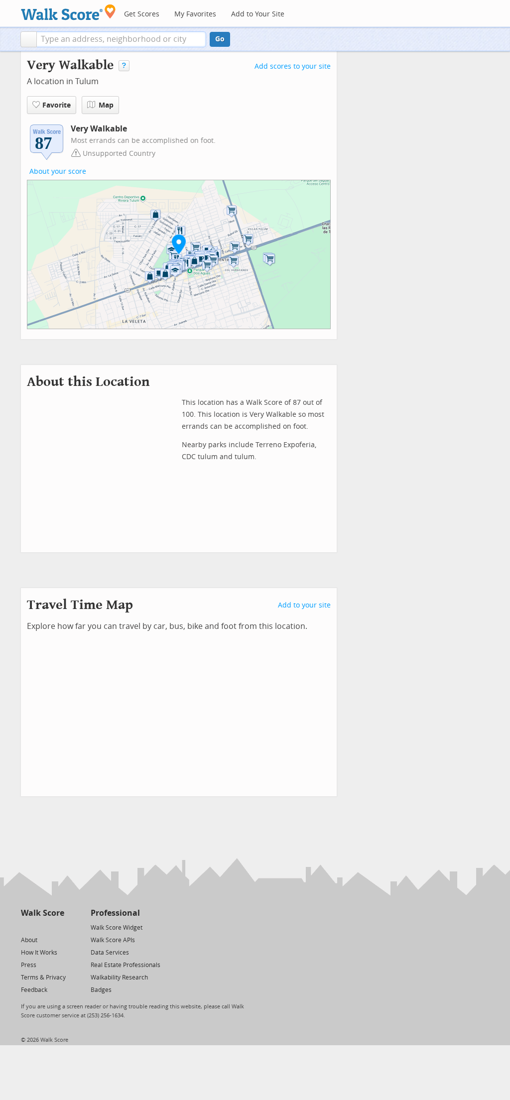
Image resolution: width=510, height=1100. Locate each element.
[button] (28, 39)
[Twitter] (26, 927)
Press (28, 965)
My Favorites (195, 14)
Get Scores (141, 14)
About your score (57, 171)
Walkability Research (119, 977)
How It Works (39, 952)
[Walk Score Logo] (68, 12)
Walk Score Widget (116, 927)
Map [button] (106, 105)
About (29, 940)
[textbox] (121, 39)
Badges (101, 989)
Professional (115, 913)
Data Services (110, 952)
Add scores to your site (293, 66)
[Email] (57, 927)
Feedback (34, 989)
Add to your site (304, 605)
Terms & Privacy (43, 977)
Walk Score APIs (113, 940)
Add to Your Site (257, 14)
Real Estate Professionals (125, 965)
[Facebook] (42, 927)
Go (220, 39)
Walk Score (42, 913)
